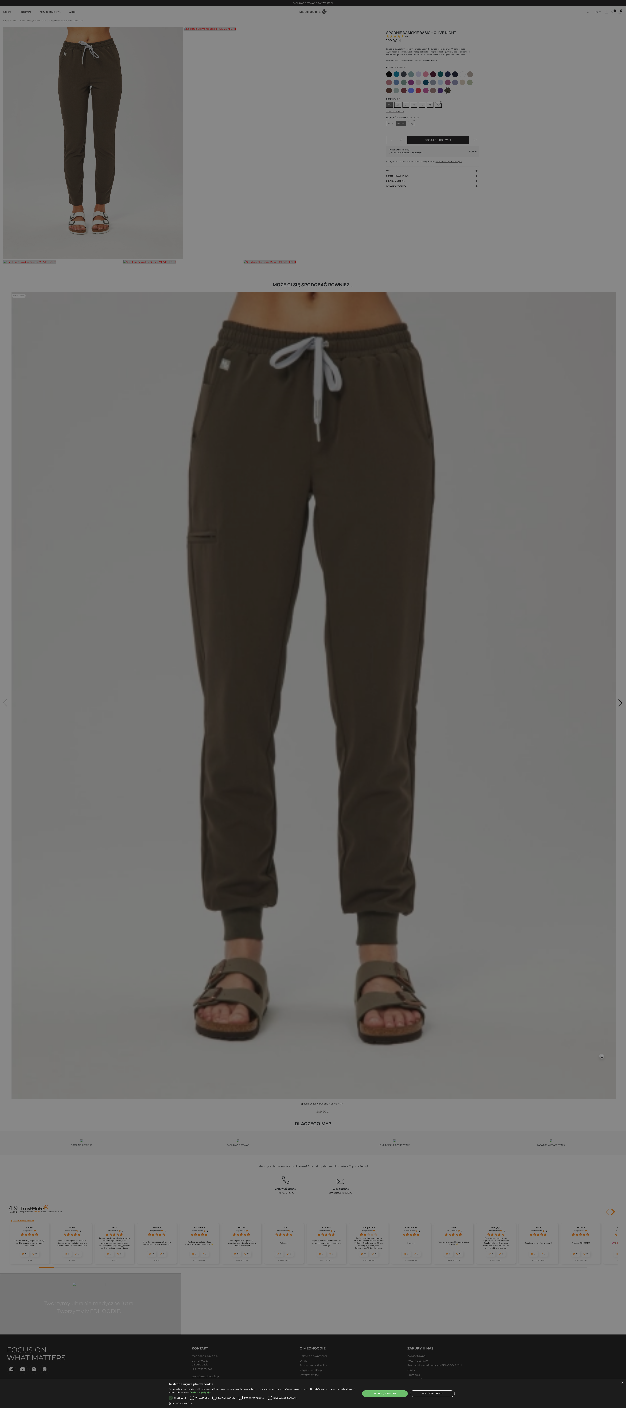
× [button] (622, 1382)
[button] (262, 1404)
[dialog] (313, 1393)
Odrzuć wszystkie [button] (432, 1393)
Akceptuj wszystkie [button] (385, 1393)
